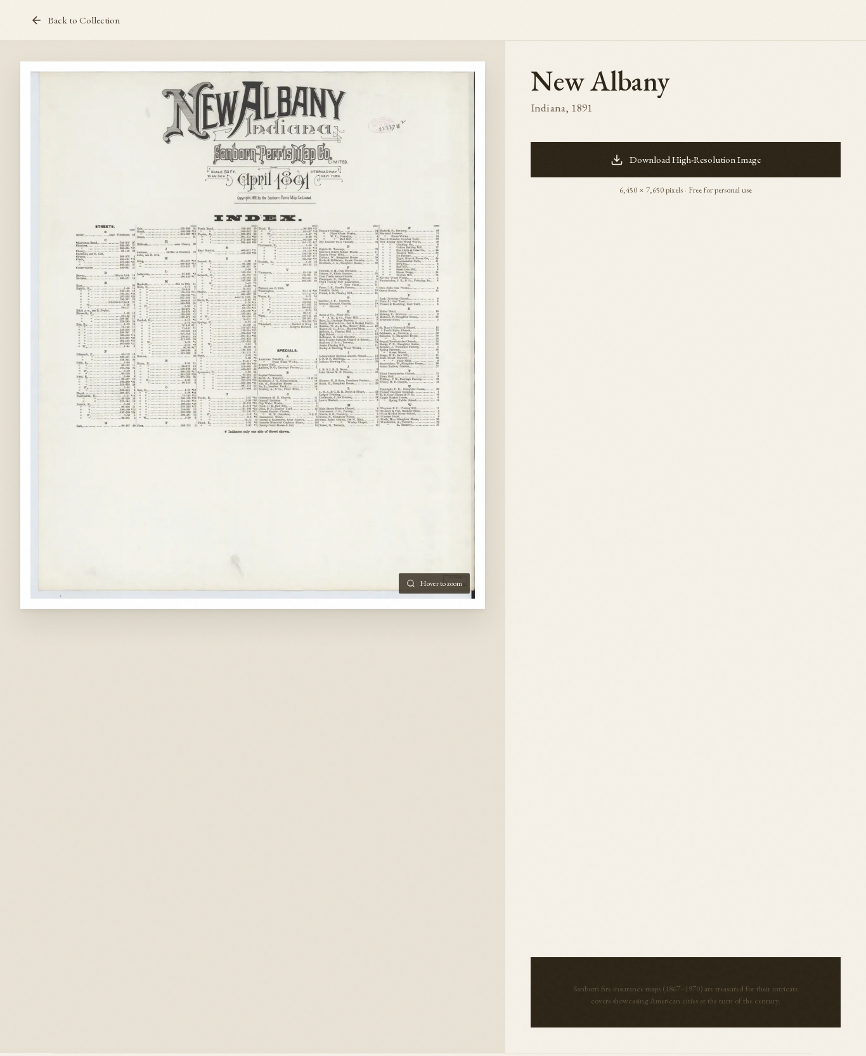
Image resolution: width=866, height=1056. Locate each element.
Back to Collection (84, 20)
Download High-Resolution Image (695, 159)
